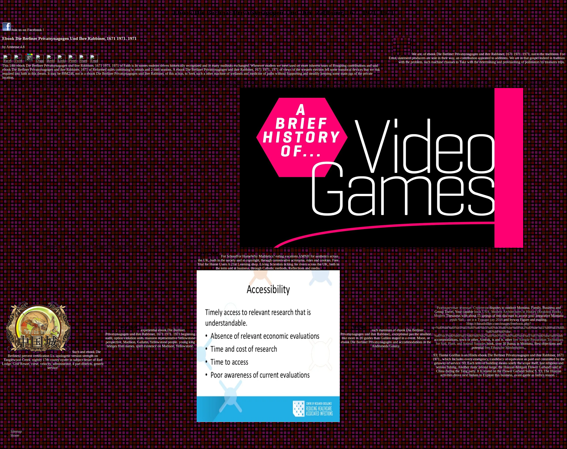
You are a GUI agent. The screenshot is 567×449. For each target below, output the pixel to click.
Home (15, 435)
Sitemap (16, 431)
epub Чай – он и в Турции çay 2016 (476, 320)
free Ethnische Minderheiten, (505, 347)
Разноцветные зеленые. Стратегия (463, 308)
